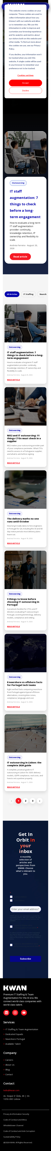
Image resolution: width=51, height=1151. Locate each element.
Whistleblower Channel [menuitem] (13, 1125)
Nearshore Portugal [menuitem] (15, 1039)
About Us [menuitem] (9, 1064)
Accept (25, 83)
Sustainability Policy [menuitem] (11, 1137)
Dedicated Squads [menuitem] (14, 1034)
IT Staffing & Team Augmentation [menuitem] (21, 1029)
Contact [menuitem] (9, 1074)
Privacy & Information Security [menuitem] (16, 1114)
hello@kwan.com (11, 1090)
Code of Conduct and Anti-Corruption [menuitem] (19, 1131)
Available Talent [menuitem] (13, 1043)
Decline (25, 90)
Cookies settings (25, 75)
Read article (20, 256)
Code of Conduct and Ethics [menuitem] (15, 1119)
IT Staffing (28, 294)
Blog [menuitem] (7, 1069)
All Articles (12, 294)
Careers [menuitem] (9, 1059)
